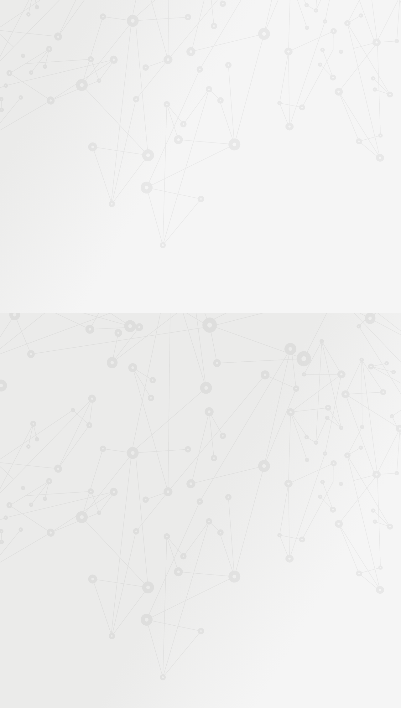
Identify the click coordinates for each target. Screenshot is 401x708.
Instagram (301, 641)
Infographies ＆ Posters (84, 226)
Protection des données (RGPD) (126, 641)
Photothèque (230, 74)
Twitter (294, 641)
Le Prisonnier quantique (376, 73)
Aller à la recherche (331, 32)
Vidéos (69, 150)
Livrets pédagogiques (82, 206)
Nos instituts (211, 13)
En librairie (72, 246)
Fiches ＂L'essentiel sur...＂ (88, 196)
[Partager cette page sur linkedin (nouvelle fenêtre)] (248, 160)
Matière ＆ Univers (220, 107)
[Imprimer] (139, 143)
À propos (87, 13)
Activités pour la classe (212, 82)
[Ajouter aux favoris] (171, 143)
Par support (163, 96)
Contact (294, 74)
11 (263, 600)
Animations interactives (84, 140)
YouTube (308, 641)
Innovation (181, 13)
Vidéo (193, 107)
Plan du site (241, 641)
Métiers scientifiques (274, 82)
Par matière (72, 109)
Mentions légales (70, 641)
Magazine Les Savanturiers (87, 216)
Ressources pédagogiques (144, 82)
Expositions (73, 236)
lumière (230, 360)
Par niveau (71, 119)
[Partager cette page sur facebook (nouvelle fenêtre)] (232, 146)
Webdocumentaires (80, 170)
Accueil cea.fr (324, 74)
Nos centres (243, 13)
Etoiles (247, 107)
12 (273, 600)
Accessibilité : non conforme (194, 641)
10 (252, 600)
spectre (213, 360)
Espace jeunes (264, 74)
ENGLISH (339, 13)
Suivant (334, 600)
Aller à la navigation (295, 32)
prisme (168, 360)
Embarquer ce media (313, 323)
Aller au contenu (262, 32)
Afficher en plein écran (313, 315)
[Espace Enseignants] (116, 56)
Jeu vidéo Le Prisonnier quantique (84, 183)
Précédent (145, 600)
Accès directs (297, 13)
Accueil (87, 96)
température (190, 360)
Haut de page (386, 613)
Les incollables (143, 107)
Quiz (67, 160)
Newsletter (321, 82)
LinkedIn (315, 641)
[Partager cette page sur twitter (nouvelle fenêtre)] (168, 160)
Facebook (286, 641)
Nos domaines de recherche (134, 13)
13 (284, 600)
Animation (173, 107)
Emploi (270, 13)
